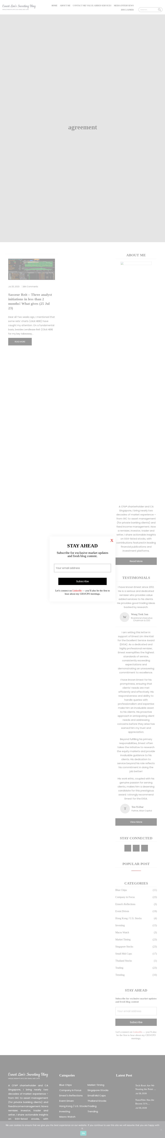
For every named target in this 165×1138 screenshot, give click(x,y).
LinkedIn (77, 590)
